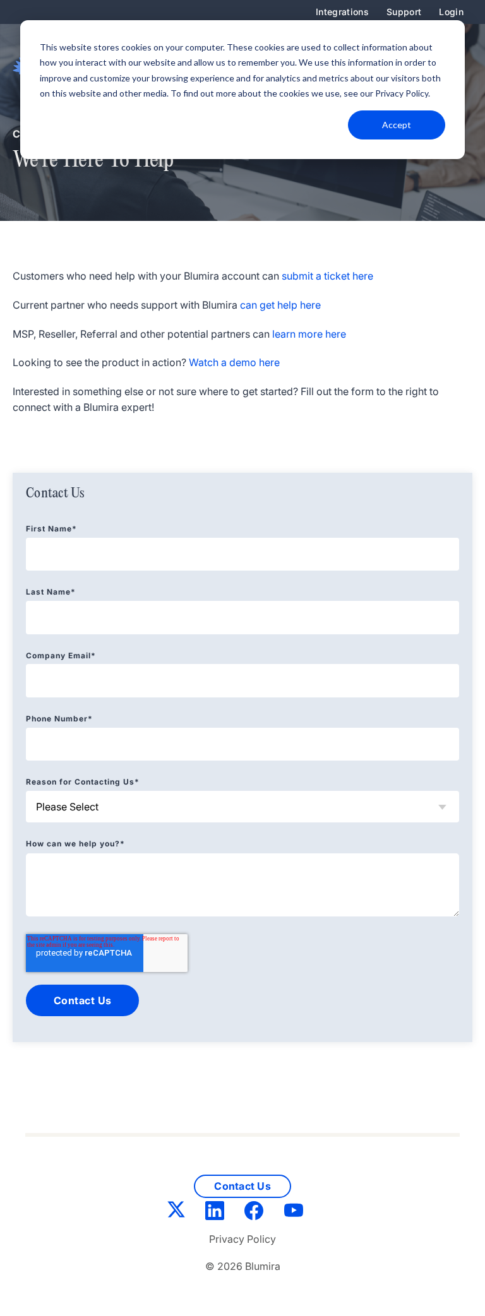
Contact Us (242, 1186)
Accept (396, 124)
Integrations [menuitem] (342, 11)
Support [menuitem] (403, 11)
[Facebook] (253, 1213)
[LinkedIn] (214, 1213)
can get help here (280, 305)
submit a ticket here (327, 276)
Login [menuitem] (451, 11)
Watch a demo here (234, 362)
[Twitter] (176, 1212)
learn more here (309, 334)
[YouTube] (294, 1213)
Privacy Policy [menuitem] (242, 1239)
